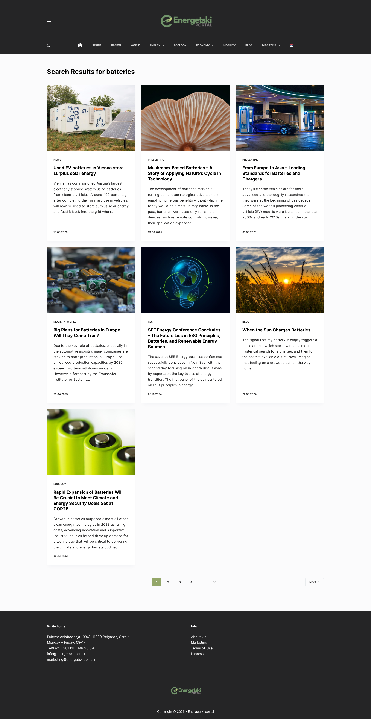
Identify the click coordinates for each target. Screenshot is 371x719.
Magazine (269, 45)
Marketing (199, 642)
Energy (155, 45)
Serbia (97, 45)
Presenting (156, 159)
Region (116, 45)
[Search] (49, 45)
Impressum (199, 654)
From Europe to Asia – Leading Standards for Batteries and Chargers (273, 173)
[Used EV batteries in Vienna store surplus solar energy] (91, 118)
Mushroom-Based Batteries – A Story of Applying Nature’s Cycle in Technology (184, 173)
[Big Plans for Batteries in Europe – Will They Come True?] (91, 280)
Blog (248, 45)
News (57, 159)
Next (312, 582)
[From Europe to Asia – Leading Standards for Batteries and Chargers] (280, 118)
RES (150, 321)
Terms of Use (202, 648)
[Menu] (49, 21)
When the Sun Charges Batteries (276, 330)
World (135, 45)
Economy (203, 45)
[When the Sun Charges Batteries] (280, 280)
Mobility (229, 45)
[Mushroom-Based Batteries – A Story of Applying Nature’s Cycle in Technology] (185, 118)
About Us (198, 637)
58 (214, 582)
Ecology (180, 45)
